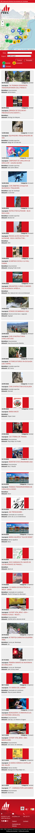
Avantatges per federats (16, 825)
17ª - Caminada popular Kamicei (21, 788)
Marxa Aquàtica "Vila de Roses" (21, 537)
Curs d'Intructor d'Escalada (20, 387)
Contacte (25, 821)
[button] (20, 28)
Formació (8, 66)
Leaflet (16, 49)
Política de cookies (24, 831)
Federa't (14, 821)
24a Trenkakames (15, 512)
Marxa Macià (13, 412)
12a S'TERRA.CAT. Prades (18, 437)
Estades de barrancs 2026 (19, 311)
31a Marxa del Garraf (17, 688)
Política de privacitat (11, 831)
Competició (19, 63)
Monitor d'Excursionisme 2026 (21, 462)
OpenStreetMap (24, 49)
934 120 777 (26, 816)
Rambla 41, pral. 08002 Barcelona (5, 817)
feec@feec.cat (16, 816)
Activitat (8, 63)
